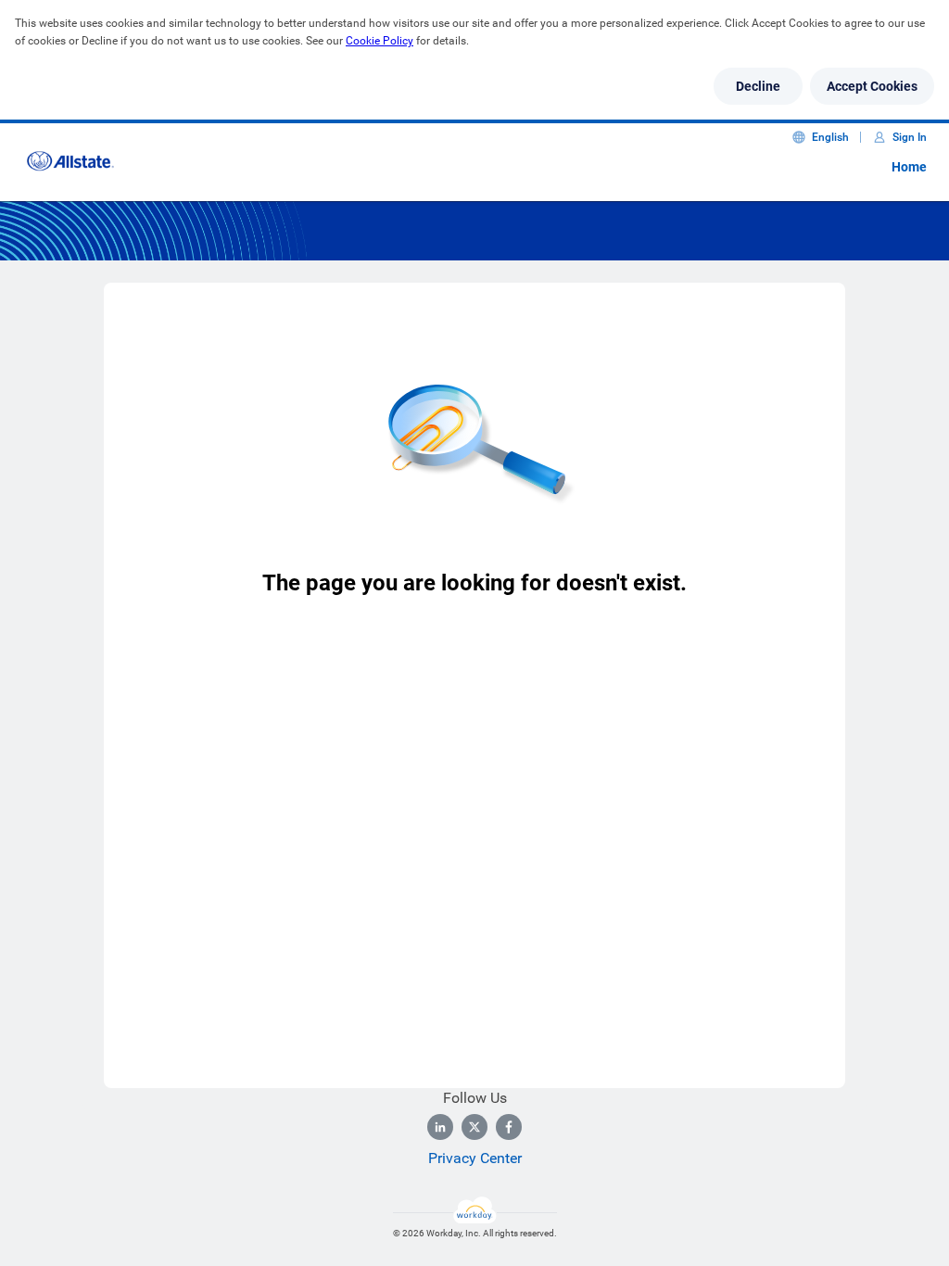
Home (909, 166)
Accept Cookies (872, 86)
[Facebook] (509, 1127)
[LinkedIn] (440, 1127)
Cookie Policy (379, 40)
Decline (758, 86)
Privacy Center (475, 1158)
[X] (474, 1127)
